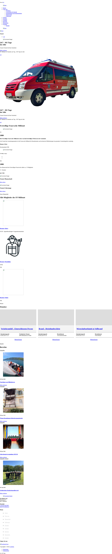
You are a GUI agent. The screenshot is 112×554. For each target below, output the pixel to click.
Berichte (5, 21)
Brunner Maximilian (5, 261)
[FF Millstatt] (4, 5)
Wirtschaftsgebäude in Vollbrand (89, 329)
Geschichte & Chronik (11, 12)
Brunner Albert (4, 228)
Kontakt (5, 24)
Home (4, 8)
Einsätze (5, 19)
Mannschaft (9, 14)
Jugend (4, 17)
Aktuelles (2, 350)
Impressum (5, 549)
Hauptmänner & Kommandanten (14, 13)
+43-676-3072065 (4, 505)
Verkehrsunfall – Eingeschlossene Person (17, 329)
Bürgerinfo (5, 23)
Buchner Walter (4, 297)
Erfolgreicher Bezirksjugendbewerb (9, 490)
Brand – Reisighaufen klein (49, 329)
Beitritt (7, 25)
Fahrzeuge (8, 16)
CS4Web (12, 546)
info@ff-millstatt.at (4, 506)
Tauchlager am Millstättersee (7, 382)
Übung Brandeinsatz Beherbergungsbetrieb (11, 418)
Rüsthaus (8, 10)
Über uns (5, 9)
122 (3, 2)
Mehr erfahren (3, 50)
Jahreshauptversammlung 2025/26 (9, 454)
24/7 (1, 54)
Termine (5, 20)
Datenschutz (6, 550)
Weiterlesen (18, 339)
